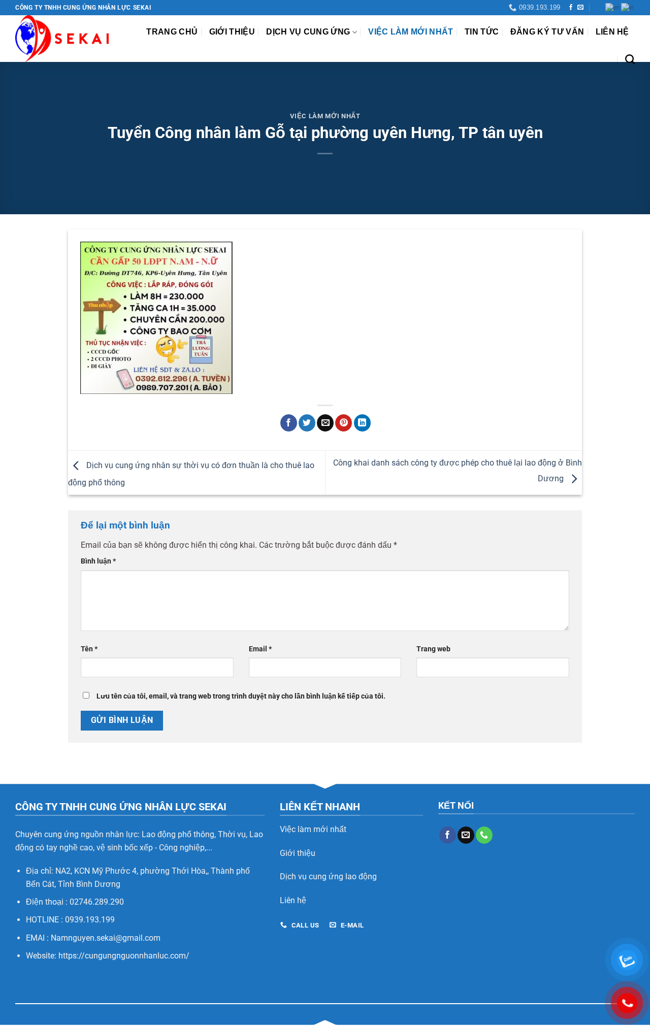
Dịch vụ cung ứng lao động (328, 876)
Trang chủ (172, 31)
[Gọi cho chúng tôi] (484, 835)
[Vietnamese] (628, 7)
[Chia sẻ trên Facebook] (288, 423)
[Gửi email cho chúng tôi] (580, 7)
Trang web (433, 649)
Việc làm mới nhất (410, 31)
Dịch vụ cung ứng (308, 31)
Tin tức (482, 31)
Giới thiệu (232, 31)
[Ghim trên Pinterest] (343, 423)
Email (260, 649)
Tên (89, 649)
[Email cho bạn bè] (325, 423)
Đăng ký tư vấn (547, 31)
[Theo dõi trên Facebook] (571, 7)
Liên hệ (612, 31)
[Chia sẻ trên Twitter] (307, 423)
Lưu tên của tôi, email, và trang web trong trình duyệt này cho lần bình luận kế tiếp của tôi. (240, 696)
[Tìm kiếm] (630, 59)
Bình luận (98, 561)
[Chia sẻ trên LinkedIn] (362, 423)
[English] (613, 7)
